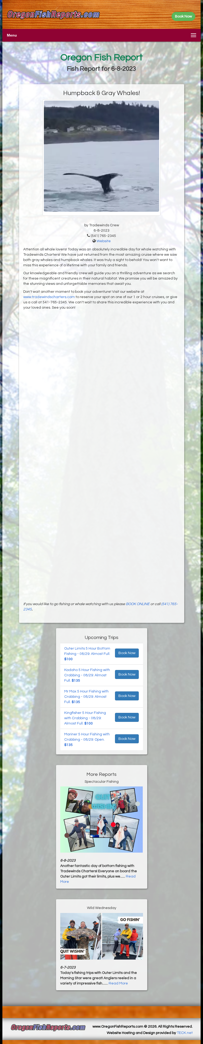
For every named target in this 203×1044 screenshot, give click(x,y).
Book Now (126, 653)
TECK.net (185, 1033)
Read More (118, 983)
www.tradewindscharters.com (49, 297)
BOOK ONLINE (138, 604)
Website (103, 241)
